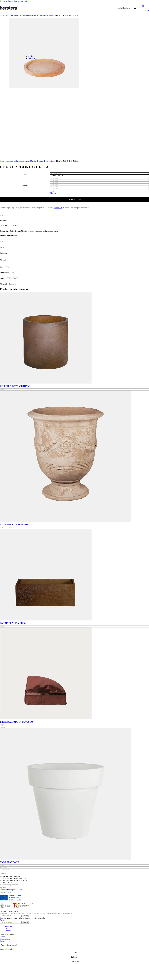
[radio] (99, 173)
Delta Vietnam (49, 161)
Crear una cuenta (6, 949)
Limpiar (53, 193)
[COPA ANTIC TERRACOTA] (65, 521)
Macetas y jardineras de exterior (17, 15)
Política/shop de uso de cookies (38, 913)
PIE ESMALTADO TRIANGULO (16, 722)
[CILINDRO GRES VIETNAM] (46, 383)
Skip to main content (21, 1)
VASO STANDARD (9, 862)
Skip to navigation (7, 1)
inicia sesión (58, 208)
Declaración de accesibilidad (61, 913)
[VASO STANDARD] (65, 859)
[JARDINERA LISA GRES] (46, 620)
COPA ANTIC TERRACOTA (14, 524)
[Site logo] (8, 9)
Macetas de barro (36, 161)
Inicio (2, 15)
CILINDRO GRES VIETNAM (15, 386)
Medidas (25, 186)
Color (25, 175)
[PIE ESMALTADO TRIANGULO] (46, 719)
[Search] (133, 8)
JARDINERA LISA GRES (13, 623)
